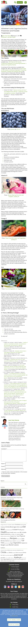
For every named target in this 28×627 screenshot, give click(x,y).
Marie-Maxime (7, 559)
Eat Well (10, 37)
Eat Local (19, 527)
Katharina (12, 557)
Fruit (19, 530)
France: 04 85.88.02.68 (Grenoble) (15, 575)
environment (7, 529)
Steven (5, 560)
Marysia (18, 559)
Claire (7, 552)
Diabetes (3, 527)
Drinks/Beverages (11, 527)
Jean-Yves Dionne (6, 35)
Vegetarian (24, 543)
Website (3, 469)
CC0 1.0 (18, 129)
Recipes (13, 538)
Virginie (10, 560)
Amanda (18, 550)
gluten (22, 529)
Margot (2, 559)
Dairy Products (23, 524)
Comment (4, 449)
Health (13, 37)
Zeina (13, 560)
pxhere (13, 129)
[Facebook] (5, 426)
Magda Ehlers (21, 289)
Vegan (11, 543)
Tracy (8, 560)
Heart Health (10, 532)
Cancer (13, 524)
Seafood (7, 541)
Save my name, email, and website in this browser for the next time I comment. (14, 472)
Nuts (9, 536)
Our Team (16, 536)
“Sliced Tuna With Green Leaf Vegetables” (15, 238)
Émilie (24, 552)
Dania (10, 552)
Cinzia (3, 552)
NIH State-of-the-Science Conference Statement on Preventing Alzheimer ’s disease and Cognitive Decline (13, 63)
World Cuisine (14, 545)
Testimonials (18, 540)
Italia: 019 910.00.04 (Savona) (15, 576)
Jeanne (17, 555)
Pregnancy (8, 538)
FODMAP (15, 530)
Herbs (15, 532)
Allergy (2, 524)
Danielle (13, 552)
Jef (22, 555)
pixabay (16, 196)
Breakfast (9, 524)
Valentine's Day (7, 543)
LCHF (15, 534)
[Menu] (26, 2)
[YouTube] (5, 427)
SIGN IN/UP (19, 2)
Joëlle (9, 557)
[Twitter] (3, 426)
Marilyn (11, 559)
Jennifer (3, 558)
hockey (18, 532)
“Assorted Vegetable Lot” (11, 289)
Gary (6, 555)
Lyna (25, 557)
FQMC (4, 555)
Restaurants (19, 538)
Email (3, 466)
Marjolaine (15, 559)
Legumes (18, 534)
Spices (11, 540)
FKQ (1, 555)
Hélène (8, 555)
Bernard (21, 550)
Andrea (8, 550)
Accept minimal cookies (14, 619)
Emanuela (20, 552)
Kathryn (17, 557)
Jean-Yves (12, 555)
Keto (11, 534)
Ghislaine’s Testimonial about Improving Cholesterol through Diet (11, 498)
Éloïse (17, 552)
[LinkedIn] (6, 426)
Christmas (17, 524)
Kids (13, 534)
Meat (22, 534)
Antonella (14, 550)
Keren (23, 557)
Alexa (6, 550)
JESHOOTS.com (19, 25)
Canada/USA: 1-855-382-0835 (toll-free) (15, 574)
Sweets (14, 540)
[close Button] (27, 610)
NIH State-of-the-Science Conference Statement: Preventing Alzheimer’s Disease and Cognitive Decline (13, 70)
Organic (12, 536)
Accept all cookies (14, 624)
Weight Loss (4, 545)
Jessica (7, 557)
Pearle (21, 559)
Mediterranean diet (4, 536)
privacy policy (15, 615)
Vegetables (17, 543)
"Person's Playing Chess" (9, 25)
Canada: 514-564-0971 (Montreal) (15, 572)
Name (3, 463)
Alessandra (3, 550)
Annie (11, 550)
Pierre (24, 559)
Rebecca (2, 560)
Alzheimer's (4, 37)
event (11, 529)
